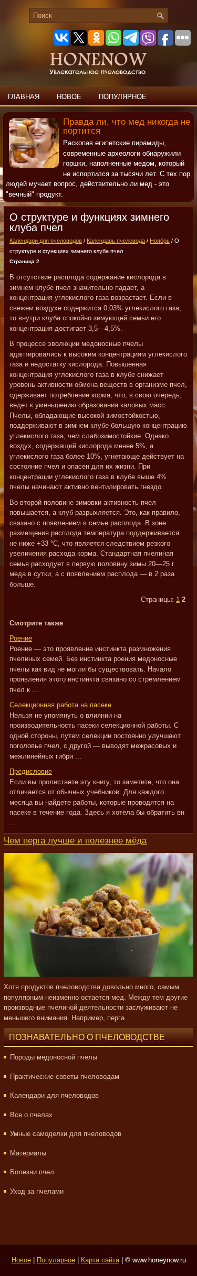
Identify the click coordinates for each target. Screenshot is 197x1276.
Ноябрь (160, 240)
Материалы (28, 1153)
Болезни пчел (32, 1172)
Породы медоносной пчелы (53, 1057)
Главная (23, 97)
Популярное (123, 97)
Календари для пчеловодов (45, 240)
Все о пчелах (31, 1115)
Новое (69, 97)
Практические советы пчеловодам (64, 1076)
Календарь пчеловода (116, 240)
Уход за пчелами (37, 1191)
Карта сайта (100, 1260)
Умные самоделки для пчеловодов (65, 1134)
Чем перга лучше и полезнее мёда (75, 841)
